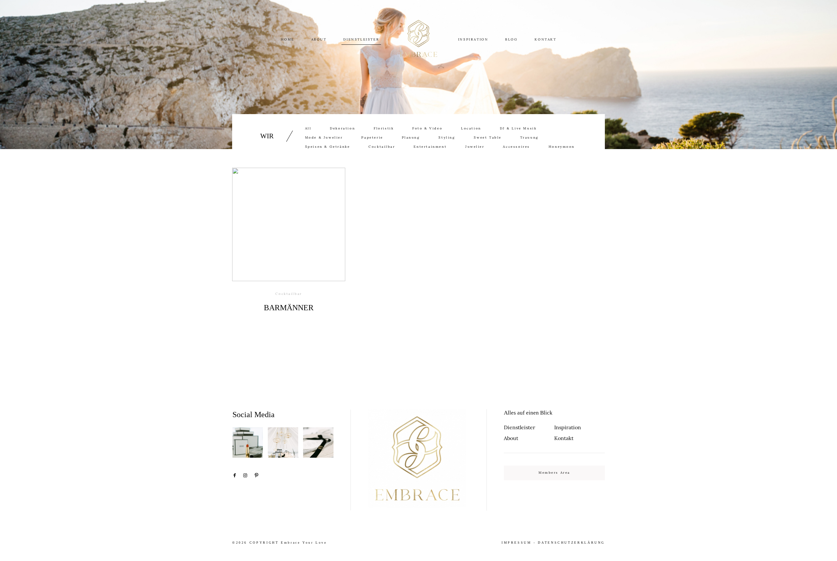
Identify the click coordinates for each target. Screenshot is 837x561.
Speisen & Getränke (327, 146)
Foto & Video (427, 128)
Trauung (529, 137)
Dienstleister (519, 427)
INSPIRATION (473, 39)
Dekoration (342, 128)
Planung (411, 137)
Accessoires (516, 146)
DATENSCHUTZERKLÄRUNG (571, 542)
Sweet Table (488, 137)
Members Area (554, 472)
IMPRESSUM (517, 542)
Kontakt (563, 438)
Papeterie (372, 137)
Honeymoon (562, 146)
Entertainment (430, 146)
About (511, 438)
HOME (287, 39)
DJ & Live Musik (518, 128)
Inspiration (567, 427)
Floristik (384, 128)
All (308, 128)
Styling (446, 137)
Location (471, 128)
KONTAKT (545, 39)
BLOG (511, 39)
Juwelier (475, 146)
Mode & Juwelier (324, 137)
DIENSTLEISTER (361, 39)
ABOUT (319, 39)
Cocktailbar (381, 146)
